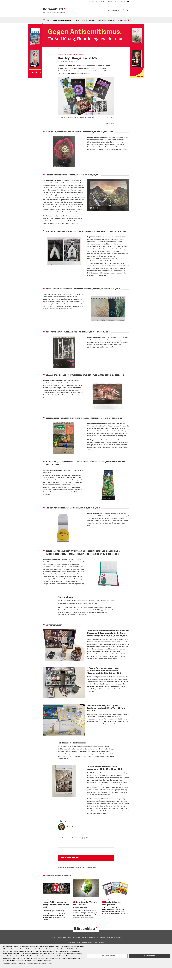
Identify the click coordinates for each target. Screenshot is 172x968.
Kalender (89, 838)
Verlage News (58, 48)
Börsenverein (101, 838)
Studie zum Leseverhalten (62, 20)
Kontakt (91, 2)
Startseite (45, 48)
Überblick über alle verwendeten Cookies (39, 964)
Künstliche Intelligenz (88, 20)
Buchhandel (102, 20)
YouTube (128, 2)
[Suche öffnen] (123, 10)
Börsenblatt (54, 9)
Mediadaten (104, 2)
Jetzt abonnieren (113, 10)
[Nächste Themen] (128, 20)
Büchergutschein (87, 943)
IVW (109, 2)
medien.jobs (97, 2)
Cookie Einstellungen (107, 956)
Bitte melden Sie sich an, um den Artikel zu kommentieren (77, 867)
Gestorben (111, 20)
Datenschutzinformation (10, 964)
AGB (69, 937)
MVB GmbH (71, 943)
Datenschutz (92, 937)
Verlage (120, 20)
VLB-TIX (101, 943)
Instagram (124, 2)
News (77, 20)
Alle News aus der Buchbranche (70, 838)
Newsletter (114, 2)
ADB (78, 943)
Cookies (118, 937)
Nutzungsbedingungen (79, 937)
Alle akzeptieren (149, 956)
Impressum (102, 937)
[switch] (46, 20)
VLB (96, 943)
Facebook (121, 2)
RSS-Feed (110, 937)
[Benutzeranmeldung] (127, 10)
